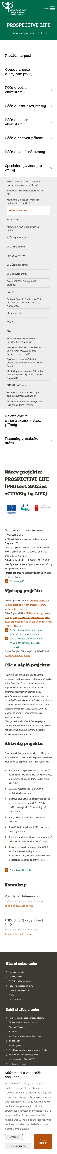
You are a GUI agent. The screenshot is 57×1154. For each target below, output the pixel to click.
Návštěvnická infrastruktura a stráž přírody (23, 420)
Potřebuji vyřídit (15, 976)
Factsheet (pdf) (17, 581)
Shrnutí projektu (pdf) (20, 870)
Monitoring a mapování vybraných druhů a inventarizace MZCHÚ (23, 394)
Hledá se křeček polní (18, 1064)
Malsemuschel (14, 313)
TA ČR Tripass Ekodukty (18, 237)
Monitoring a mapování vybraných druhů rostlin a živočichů (23, 201)
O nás (11, 995)
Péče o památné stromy (25, 152)
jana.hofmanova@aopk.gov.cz (19, 905)
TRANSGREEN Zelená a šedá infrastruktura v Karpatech (21, 340)
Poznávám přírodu (16, 972)
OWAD (10, 322)
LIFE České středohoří (17, 264)
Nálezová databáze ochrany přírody (23, 1054)
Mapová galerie (15, 1045)
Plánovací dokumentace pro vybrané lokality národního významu (24, 403)
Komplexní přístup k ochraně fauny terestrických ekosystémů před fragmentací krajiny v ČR (24, 350)
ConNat (10, 292)
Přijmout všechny (43, 1141)
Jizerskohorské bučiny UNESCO (22, 1059)
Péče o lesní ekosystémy (25, 106)
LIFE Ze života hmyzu (17, 273)
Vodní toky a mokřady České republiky (25, 1036)
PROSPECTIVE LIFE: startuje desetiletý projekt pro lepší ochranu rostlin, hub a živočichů (27, 604)
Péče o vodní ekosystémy (16, 90)
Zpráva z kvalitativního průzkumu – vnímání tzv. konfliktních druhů (26, 632)
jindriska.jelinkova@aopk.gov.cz (20, 934)
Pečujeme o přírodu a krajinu (21, 986)
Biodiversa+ (12, 219)
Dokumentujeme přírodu (19, 990)
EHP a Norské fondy (16, 385)
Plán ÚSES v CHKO (16, 255)
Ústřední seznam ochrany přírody (23, 1022)
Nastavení (14, 1137)
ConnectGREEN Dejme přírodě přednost (21, 283)
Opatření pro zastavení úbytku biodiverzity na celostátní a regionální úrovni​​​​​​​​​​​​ (24, 362)
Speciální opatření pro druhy (23, 168)
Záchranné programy (17, 1027)
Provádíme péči (18, 55)
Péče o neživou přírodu (24, 138)
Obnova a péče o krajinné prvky (19, 72)
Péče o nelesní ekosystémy (17, 122)
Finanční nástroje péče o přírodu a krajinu (26, 1018)
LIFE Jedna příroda (16, 246)
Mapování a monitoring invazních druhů (23, 228)
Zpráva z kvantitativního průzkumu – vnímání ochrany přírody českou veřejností (27, 642)
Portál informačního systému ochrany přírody (28, 1050)
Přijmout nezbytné (18, 1146)
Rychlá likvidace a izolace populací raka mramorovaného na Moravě (23, 183)
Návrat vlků (13, 1031)
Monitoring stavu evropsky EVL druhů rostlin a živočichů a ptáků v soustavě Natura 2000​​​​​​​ (25, 374)
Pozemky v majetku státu (21, 441)
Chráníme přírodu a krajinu (20, 981)
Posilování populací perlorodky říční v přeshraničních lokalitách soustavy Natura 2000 (24, 302)
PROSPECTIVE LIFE (18, 210)
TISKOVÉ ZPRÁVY (16, 999)
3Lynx (9, 331)
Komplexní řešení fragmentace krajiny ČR (25, 192)
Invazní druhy (14, 1041)
